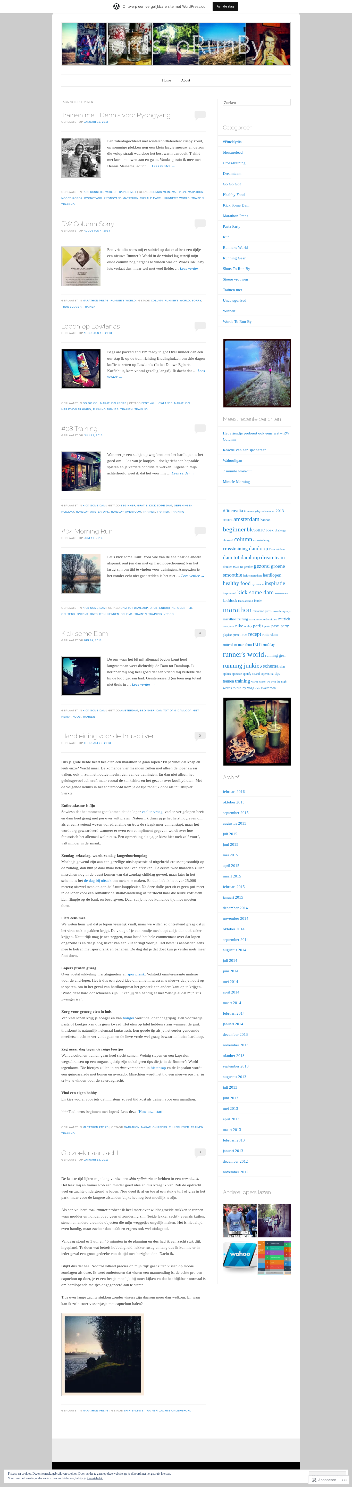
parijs (258, 625)
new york (228, 626)
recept (254, 634)
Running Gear (234, 258)
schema (127, 614)
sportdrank (136, 974)
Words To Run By (237, 321)
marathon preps (154, 1127)
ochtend (68, 614)
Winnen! (230, 311)
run (257, 643)
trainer (163, 511)
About (185, 80)
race (243, 634)
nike (239, 625)
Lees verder (163, 166)
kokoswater (282, 593)
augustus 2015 (234, 823)
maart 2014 (232, 1003)
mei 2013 (230, 1108)
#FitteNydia (232, 142)
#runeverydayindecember (259, 511)
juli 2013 (230, 1087)
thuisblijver (71, 306)
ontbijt (82, 614)
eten (236, 567)
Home (166, 80)
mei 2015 (230, 855)
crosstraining (235, 548)
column (157, 300)
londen (258, 601)
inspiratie (275, 583)
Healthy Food (234, 195)
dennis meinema (164, 192)
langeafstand (245, 600)
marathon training (76, 409)
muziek (284, 619)
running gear (275, 655)
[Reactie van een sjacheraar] (274, 1222)
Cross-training (234, 163)
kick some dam (160, 505)
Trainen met (126, 192)
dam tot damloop (134, 607)
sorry (197, 300)
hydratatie (258, 584)
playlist (227, 635)
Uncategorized (234, 300)
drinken (227, 567)
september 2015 (236, 813)
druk (153, 607)
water (262, 681)
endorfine (167, 607)
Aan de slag (225, 6)
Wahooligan (232, 460)
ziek (257, 688)
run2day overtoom (126, 511)
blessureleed (233, 152)
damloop (184, 710)
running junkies (106, 409)
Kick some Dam (84, 633)
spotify (247, 674)
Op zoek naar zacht (90, 1153)
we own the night (277, 681)
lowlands (164, 403)
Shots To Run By (236, 269)
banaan (266, 520)
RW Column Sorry (87, 224)
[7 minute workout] (274, 1259)
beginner (128, 505)
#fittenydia (233, 510)
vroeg (169, 614)
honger (128, 1018)
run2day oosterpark (92, 511)
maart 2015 (232, 876)
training (68, 204)
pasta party (280, 626)
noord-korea (71, 198)
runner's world (177, 198)
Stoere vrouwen (235, 279)
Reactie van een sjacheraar (244, 450)
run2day (67, 511)
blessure (256, 530)
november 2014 (235, 918)
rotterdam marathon (237, 645)
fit (241, 566)
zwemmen (268, 688)
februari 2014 (234, 1013)
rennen (113, 614)
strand (256, 674)
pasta (267, 626)
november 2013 (235, 1045)
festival (148, 403)
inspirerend (229, 593)
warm (254, 681)
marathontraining (235, 619)
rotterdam (270, 634)
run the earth (151, 198)
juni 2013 (230, 1098)
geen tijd (184, 607)
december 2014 (235, 908)
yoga (250, 688)
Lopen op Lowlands (90, 326)
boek (270, 530)
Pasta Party (231, 226)
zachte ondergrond (175, 1410)
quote (236, 635)
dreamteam (273, 557)
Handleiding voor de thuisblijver (107, 736)
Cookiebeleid (95, 1478)
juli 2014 (230, 960)
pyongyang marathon (121, 198)
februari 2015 (234, 887)
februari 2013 (234, 1140)
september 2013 (236, 1066)
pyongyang (93, 198)
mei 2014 (230, 982)
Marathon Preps (96, 300)
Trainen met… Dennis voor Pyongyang (116, 115)
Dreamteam (232, 173)
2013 (280, 511)
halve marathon (190, 192)
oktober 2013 (234, 1056)
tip (272, 673)
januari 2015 (233, 897)
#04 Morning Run (87, 531)
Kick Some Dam (94, 505)
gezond (262, 566)
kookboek (230, 601)
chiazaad (228, 540)
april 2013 (231, 1119)
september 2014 (236, 940)
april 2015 (231, 866)
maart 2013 (232, 1130)
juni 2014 (230, 971)
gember (248, 567)
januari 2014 (233, 1024)
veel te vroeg (152, 812)
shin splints (134, 1410)
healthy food (237, 583)
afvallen (227, 520)
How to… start (150, 1112)
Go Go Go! (91, 403)
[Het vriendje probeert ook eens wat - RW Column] (239, 1222)
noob (77, 716)
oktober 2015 (234, 802)
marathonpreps (281, 611)
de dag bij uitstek (98, 880)
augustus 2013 (234, 1077)
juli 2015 (230, 834)
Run (86, 192)
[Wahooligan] (239, 1259)
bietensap (158, 1068)
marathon (182, 403)
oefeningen (183, 505)
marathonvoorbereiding (263, 619)
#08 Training (79, 428)
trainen (197, 198)
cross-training (261, 540)
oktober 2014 (234, 929)
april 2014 (231, 992)
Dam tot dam (166, 710)
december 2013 (235, 1034)
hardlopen (272, 575)
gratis (142, 505)
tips (277, 674)
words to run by (234, 688)
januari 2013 (233, 1151)
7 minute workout (237, 471)
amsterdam (129, 710)
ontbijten (98, 614)
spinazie (237, 674)
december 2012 (235, 1161)
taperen (265, 674)
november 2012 (235, 1172)
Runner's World (102, 192)
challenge (280, 530)
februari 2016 (234, 792)
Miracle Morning (236, 482)
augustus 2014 (234, 950)
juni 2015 (230, 844)
